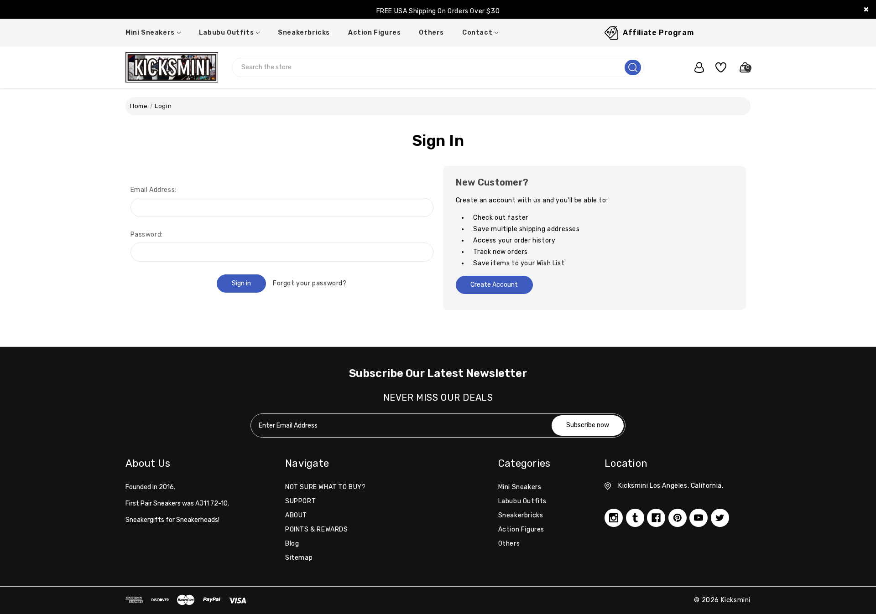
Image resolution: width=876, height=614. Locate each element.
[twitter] (720, 518)
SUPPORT (300, 501)
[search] (633, 67)
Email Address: (153, 190)
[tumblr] (635, 518)
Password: (146, 234)
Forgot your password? (310, 283)
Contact (477, 32)
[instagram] (614, 518)
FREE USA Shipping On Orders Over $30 (438, 11)
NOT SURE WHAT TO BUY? (325, 487)
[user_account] (694, 67)
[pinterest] (677, 518)
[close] (866, 9)
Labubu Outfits (226, 32)
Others (431, 32)
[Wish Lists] (717, 67)
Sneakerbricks (304, 32)
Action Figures (374, 32)
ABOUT (296, 515)
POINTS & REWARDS (316, 529)
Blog (292, 543)
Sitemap (299, 558)
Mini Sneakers (150, 32)
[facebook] (656, 518)
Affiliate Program (658, 32)
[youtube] (698, 518)
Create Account (494, 285)
